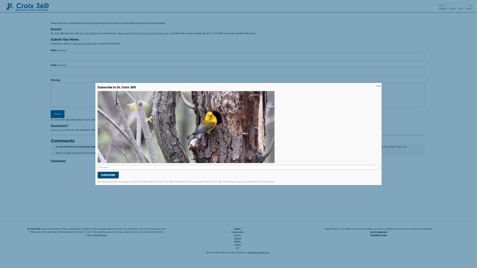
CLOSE (378, 86)
